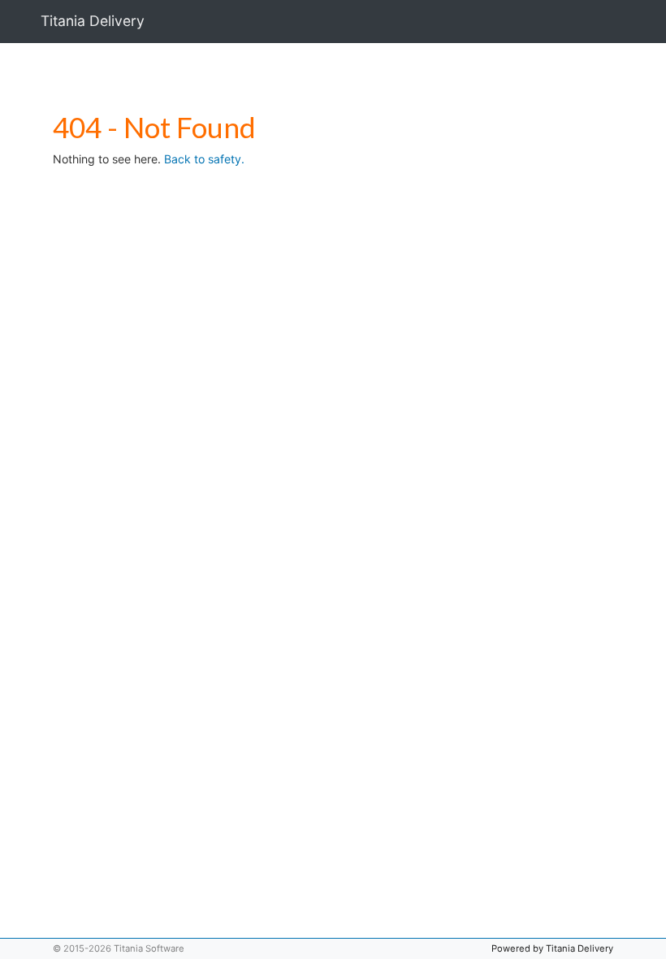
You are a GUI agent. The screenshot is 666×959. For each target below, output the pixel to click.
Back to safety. (204, 159)
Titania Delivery (93, 20)
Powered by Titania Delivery (552, 948)
